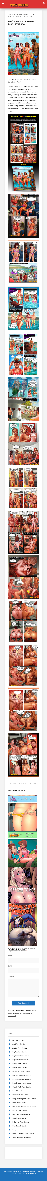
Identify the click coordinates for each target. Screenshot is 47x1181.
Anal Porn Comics (18, 1044)
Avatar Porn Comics (19, 1048)
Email (10, 966)
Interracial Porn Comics (20, 1095)
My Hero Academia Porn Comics (24, 1106)
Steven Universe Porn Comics (23, 1134)
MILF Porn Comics (19, 1102)
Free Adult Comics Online (21, 1079)
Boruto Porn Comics (19, 1067)
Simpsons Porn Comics (20, 1130)
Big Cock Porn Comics (20, 1060)
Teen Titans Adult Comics (21, 1137)
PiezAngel (24, 783)
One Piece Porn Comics (21, 1114)
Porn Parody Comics (19, 1126)
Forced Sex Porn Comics (21, 1075)
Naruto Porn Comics (19, 1110)
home (10, 14)
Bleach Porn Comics (19, 1063)
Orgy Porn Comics (19, 1118)
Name (10, 955)
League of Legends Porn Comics (24, 1099)
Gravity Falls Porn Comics (21, 1087)
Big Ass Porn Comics (20, 14)
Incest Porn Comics (19, 1091)
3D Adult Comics (18, 1040)
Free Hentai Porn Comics (21, 1083)
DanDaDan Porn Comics (21, 1071)
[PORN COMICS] (23, 4)
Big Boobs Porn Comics (20, 1056)
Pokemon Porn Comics (20, 1122)
